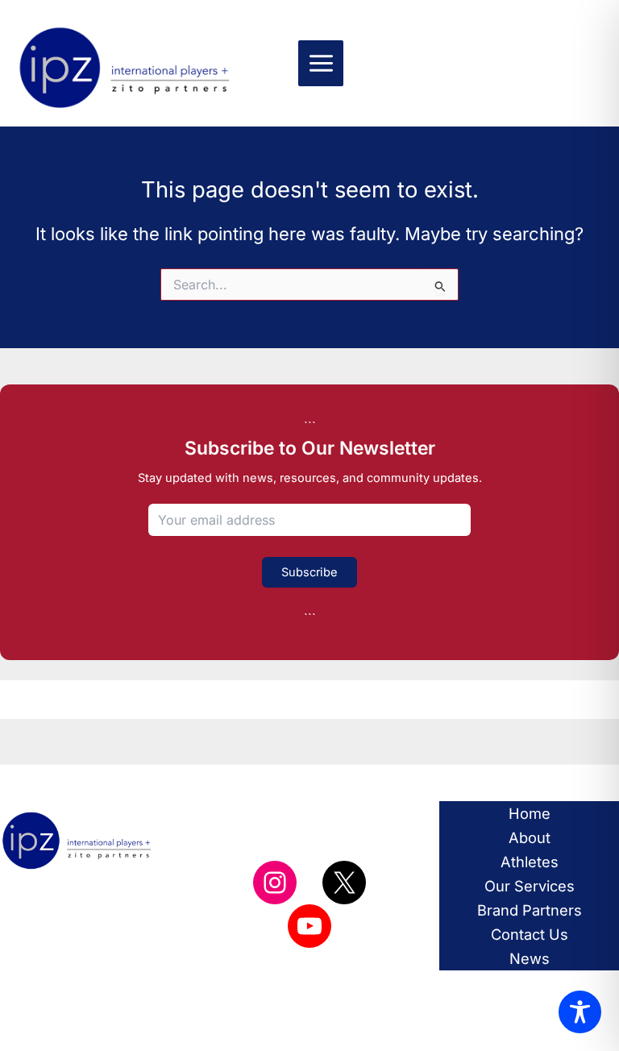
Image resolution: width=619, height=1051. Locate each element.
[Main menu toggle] (321, 63)
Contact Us (529, 934)
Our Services (529, 886)
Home (529, 813)
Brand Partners (529, 910)
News (529, 958)
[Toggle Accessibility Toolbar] (580, 1012)
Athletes (530, 861)
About (529, 837)
